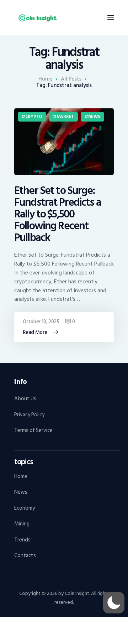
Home (45, 79)
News (94, 116)
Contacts (25, 555)
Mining (22, 523)
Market (65, 116)
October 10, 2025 (41, 322)
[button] (113, 602)
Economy (24, 508)
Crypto (33, 116)
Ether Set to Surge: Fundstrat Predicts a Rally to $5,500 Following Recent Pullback (57, 214)
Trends (22, 539)
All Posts (71, 78)
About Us (25, 398)
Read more (35, 332)
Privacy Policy (29, 414)
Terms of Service (33, 430)
